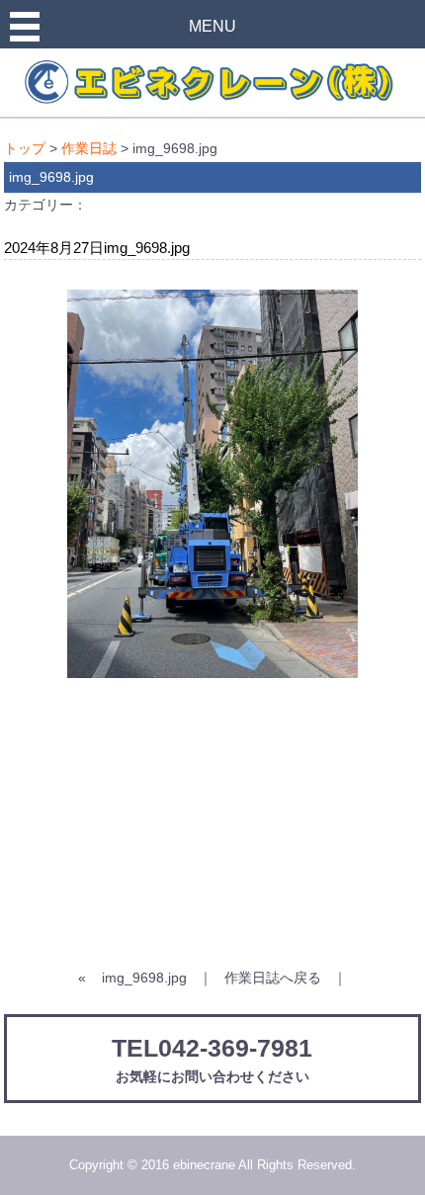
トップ (24, 148)
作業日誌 (89, 148)
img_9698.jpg (144, 977)
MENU (212, 26)
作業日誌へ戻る (272, 977)
